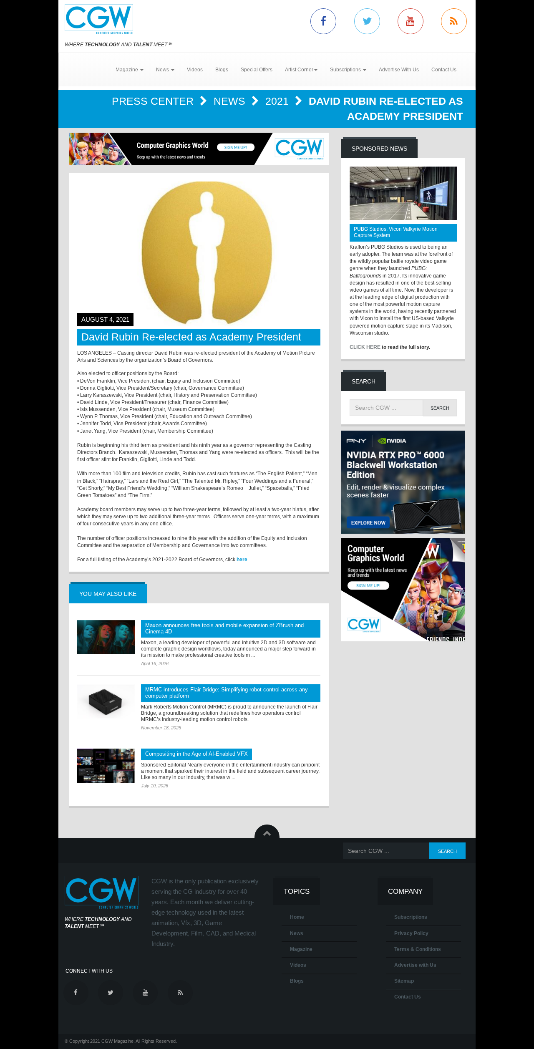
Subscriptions (410, 917)
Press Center (154, 101)
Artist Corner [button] (299, 70)
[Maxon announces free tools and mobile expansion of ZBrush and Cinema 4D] (106, 637)
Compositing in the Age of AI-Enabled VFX (196, 754)
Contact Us (443, 70)
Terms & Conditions (417, 949)
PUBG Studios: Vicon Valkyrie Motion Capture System (396, 232)
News (231, 101)
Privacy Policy (411, 933)
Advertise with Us (415, 965)
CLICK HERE (365, 347)
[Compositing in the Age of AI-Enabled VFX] (106, 766)
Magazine (301, 949)
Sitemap (404, 981)
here (242, 559)
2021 (278, 101)
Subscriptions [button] (346, 70)
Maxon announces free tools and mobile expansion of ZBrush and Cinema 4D (224, 628)
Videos (195, 70)
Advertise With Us (399, 70)
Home (297, 917)
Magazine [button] (127, 70)
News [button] (163, 70)
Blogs (221, 70)
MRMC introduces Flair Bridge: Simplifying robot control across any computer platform (226, 692)
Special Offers (256, 70)
